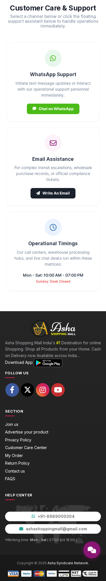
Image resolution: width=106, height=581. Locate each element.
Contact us (15, 471)
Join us (11, 424)
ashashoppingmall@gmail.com (56, 528)
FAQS (10, 478)
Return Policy (17, 463)
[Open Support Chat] (91, 549)
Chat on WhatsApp (56, 108)
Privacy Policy (18, 439)
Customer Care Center (26, 447)
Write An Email (56, 193)
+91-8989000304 (55, 516)
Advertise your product (26, 432)
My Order (14, 455)
